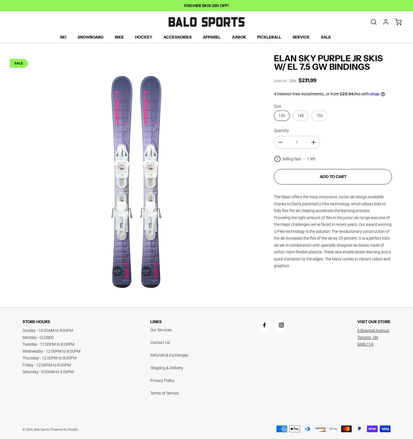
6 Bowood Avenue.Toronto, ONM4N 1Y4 (373, 337)
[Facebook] (264, 325)
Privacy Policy (162, 380)
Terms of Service (164, 393)
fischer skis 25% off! (206, 5)
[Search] (371, 22)
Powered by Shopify (64, 429)
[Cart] (395, 22)
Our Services (161, 330)
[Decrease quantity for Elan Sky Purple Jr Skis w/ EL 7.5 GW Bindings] (280, 142)
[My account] (383, 22)
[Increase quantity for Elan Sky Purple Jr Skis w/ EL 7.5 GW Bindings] (313, 142)
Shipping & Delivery (166, 368)
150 (319, 115)
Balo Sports (42, 429)
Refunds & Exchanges (169, 355)
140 (300, 115)
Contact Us (160, 342)
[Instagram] (281, 325)
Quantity (281, 130)
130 (281, 115)
